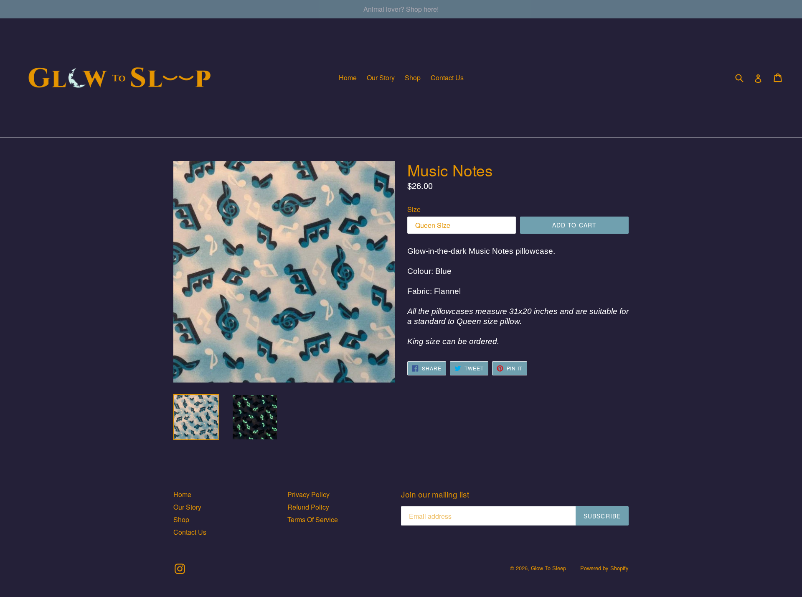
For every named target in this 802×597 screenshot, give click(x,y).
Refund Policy (308, 507)
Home (348, 77)
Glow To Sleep (548, 568)
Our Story (381, 77)
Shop (413, 77)
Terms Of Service (312, 519)
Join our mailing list (435, 494)
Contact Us (447, 77)
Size (414, 209)
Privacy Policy (308, 494)
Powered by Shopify (604, 568)
